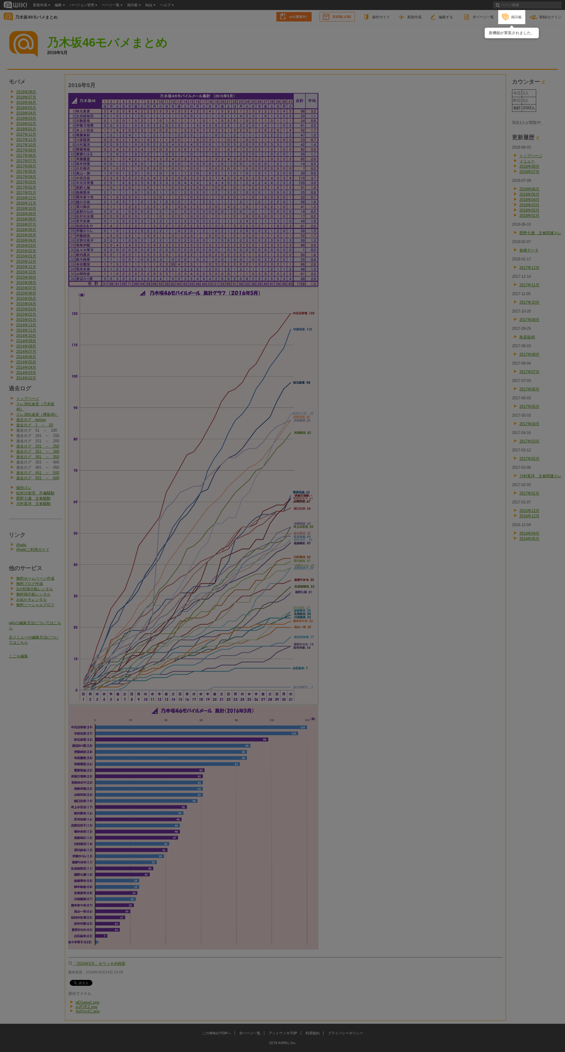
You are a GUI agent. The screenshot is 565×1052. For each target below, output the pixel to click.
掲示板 (516, 17)
